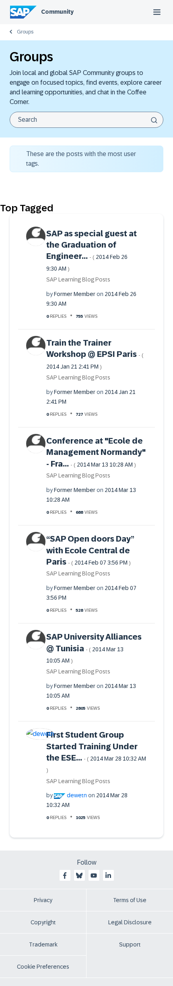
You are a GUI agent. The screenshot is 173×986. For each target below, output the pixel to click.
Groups (25, 32)
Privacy (43, 900)
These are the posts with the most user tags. (81, 158)
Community (57, 11)
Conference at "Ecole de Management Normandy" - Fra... (96, 452)
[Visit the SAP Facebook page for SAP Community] (65, 875)
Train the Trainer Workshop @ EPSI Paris (95, 354)
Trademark (43, 944)
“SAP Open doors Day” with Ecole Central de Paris (90, 550)
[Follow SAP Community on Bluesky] (79, 875)
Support (130, 944)
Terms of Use (129, 900)
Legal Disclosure (130, 922)
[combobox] (86, 120)
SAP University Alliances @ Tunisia (94, 648)
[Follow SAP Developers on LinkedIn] (108, 875)
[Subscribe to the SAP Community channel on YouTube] (94, 875)
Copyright (43, 922)
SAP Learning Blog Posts (78, 279)
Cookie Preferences (43, 966)
